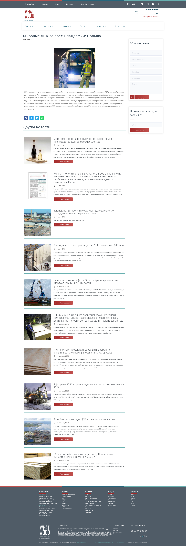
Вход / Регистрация (88, 4)
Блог (57, 4)
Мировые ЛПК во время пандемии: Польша (62, 35)
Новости (45, 4)
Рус (128, 4)
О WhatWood (29, 4)
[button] (63, 161)
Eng (133, 4)
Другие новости (36, 126)
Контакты (69, 4)
